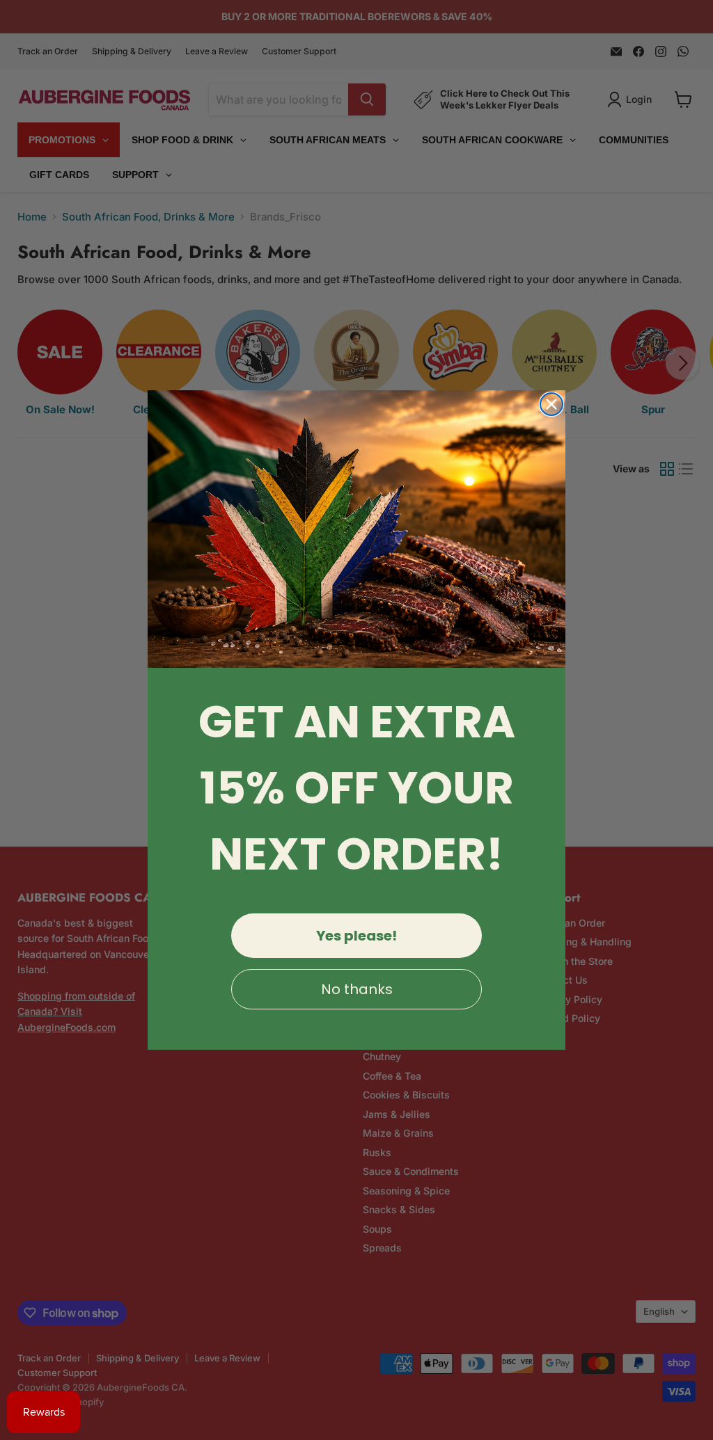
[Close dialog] (551, 404)
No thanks (357, 989)
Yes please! (356, 935)
